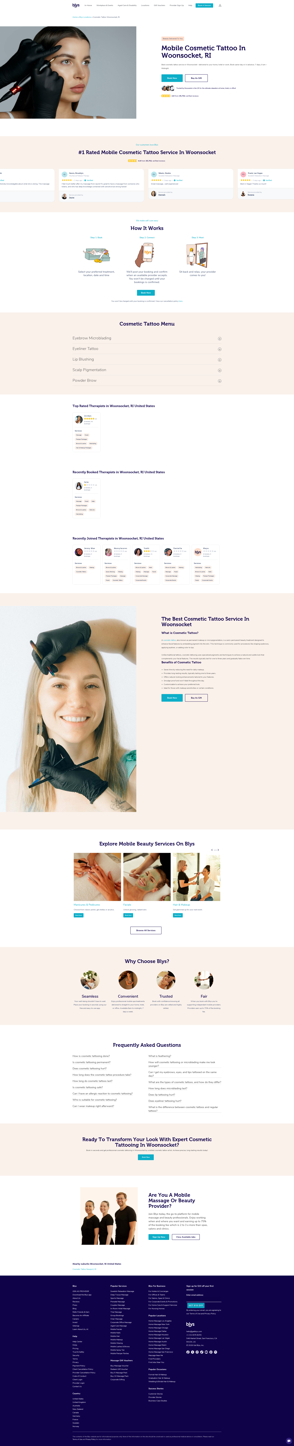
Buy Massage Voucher (119, 1366)
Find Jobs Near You (156, 1362)
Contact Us (77, 1386)
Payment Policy (79, 1366)
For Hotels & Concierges (158, 1291)
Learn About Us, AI (80, 1329)
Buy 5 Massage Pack (118, 1372)
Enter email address (194, 1295)
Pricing (75, 1348)
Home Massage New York (158, 1324)
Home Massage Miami (157, 1345)
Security (76, 1355)
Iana (86, 482)
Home (75, 17)
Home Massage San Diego (159, 1348)
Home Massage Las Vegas (159, 1338)
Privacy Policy (210, 1313)
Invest (75, 1322)
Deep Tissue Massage (119, 1295)
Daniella (177, 548)
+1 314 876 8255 (194, 1335)
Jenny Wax (89, 548)
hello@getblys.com (194, 1331)
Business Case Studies (157, 1401)
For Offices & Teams (156, 1295)
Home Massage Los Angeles (160, 1321)
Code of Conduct (79, 1376)
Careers (76, 1319)
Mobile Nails (115, 1332)
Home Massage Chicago (158, 1328)
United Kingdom (79, 1402)
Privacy (76, 1362)
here (180, 301)
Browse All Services (145, 930)
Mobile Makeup (116, 1339)
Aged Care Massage (118, 1326)
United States (78, 1399)
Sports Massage (117, 1298)
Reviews (76, 1301)
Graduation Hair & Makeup (159, 1378)
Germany (76, 1416)
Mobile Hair (115, 1336)
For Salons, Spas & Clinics (159, 1298)
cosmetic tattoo (169, 640)
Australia (76, 1405)
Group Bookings (117, 1315)
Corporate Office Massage (120, 1322)
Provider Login (79, 1383)
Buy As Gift (196, 78)
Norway (76, 1426)
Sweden (76, 1423)
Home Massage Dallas (157, 1331)
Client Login (77, 1379)
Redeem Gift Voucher (119, 1369)
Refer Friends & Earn (81, 1312)
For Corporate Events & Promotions (162, 1301)
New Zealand (78, 1409)
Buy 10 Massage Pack (119, 1376)
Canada (76, 1412)
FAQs (75, 1345)
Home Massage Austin (157, 1341)
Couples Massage (117, 1305)
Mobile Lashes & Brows (120, 1346)
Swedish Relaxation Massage (122, 1291)
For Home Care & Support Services (162, 1305)
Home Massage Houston (158, 1334)
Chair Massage (116, 1319)
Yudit (146, 548)
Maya (206, 548)
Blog (74, 1308)
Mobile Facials (116, 1329)
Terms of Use (195, 1313)
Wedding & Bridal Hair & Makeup (161, 1381)
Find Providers (154, 1359)
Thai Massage (116, 1312)
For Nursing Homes (156, 1308)
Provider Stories (155, 1397)
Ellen (160, 198)
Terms (75, 1359)
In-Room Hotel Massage (120, 1308)
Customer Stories (155, 1394)
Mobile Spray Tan (117, 1350)
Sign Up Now (159, 1237)
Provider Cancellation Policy (84, 1372)
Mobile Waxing (116, 1343)
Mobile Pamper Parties (119, 1353)
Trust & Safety (78, 1352)
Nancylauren (120, 548)
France (75, 1419)
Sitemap (76, 1326)
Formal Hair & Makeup (157, 1374)
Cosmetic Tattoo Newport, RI (84, 1269)
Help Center (77, 1341)
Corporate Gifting (117, 1379)
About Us (76, 1298)
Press (75, 1305)
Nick (250, 198)
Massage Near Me (155, 1355)
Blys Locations (85, 17)
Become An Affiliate (81, 1315)
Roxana (72, 195)
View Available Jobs (185, 1237)
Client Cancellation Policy (83, 1369)
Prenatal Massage (117, 1301)
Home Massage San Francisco (160, 1352)
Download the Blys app (82, 1295)
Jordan (87, 416)
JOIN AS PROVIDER (81, 1291)
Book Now (172, 78)
